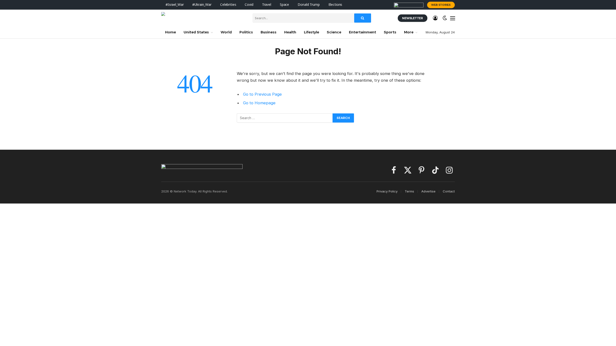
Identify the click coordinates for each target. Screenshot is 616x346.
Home (170, 32)
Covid (249, 4)
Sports (390, 32)
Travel (266, 4)
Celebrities (228, 4)
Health (290, 32)
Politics (246, 32)
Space (284, 4)
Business (268, 32)
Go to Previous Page (262, 94)
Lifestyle (311, 32)
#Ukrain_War (201, 4)
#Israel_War (175, 4)
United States (196, 32)
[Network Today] (203, 18)
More (408, 32)
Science (334, 32)
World (226, 32)
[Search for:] (285, 118)
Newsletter (412, 18)
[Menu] (452, 18)
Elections (335, 4)
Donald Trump (309, 4)
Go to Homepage (259, 102)
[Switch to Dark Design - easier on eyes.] (445, 18)
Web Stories (441, 4)
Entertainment (362, 32)
